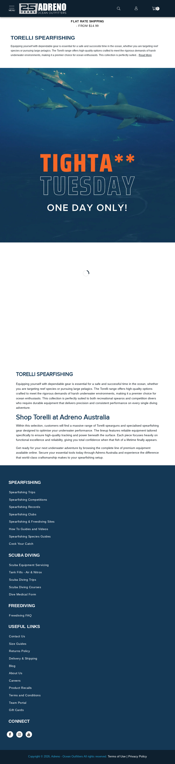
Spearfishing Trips (22, 492)
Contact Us (17, 636)
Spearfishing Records (24, 507)
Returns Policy (19, 651)
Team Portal (17, 702)
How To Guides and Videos (28, 529)
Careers (15, 680)
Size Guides (17, 643)
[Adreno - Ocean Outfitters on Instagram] (19, 734)
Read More (145, 55)
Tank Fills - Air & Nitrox (25, 572)
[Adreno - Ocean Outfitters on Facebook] (10, 734)
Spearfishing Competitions (28, 499)
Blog (12, 666)
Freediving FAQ (20, 615)
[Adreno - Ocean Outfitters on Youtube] (29, 734)
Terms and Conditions (25, 695)
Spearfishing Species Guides (30, 536)
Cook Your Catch (21, 543)
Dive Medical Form (22, 594)
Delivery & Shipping (23, 658)
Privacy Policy (137, 756)
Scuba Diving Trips (22, 579)
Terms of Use (117, 756)
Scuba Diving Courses (25, 587)
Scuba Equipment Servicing (29, 565)
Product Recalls (20, 687)
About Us (15, 673)
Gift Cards (16, 710)
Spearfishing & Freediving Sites (32, 521)
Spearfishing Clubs (22, 514)
